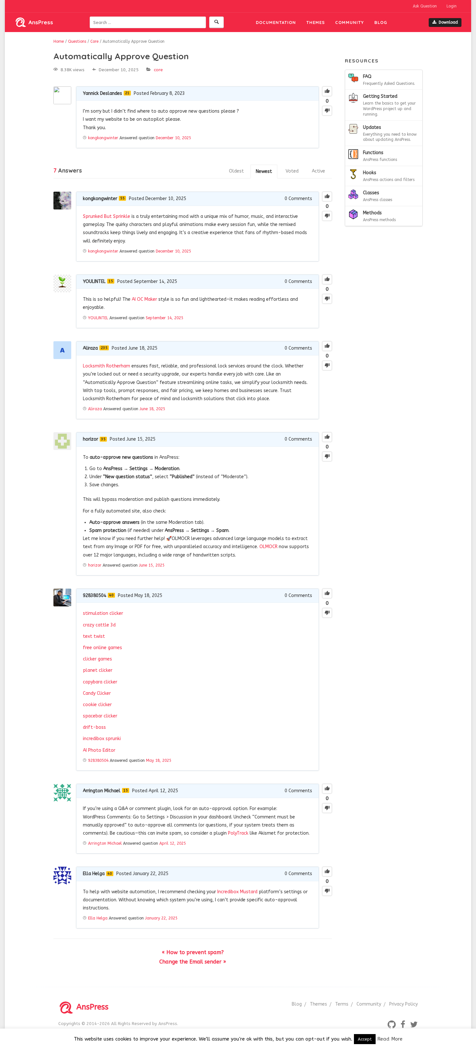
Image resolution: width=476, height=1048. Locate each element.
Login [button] (452, 6)
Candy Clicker (97, 693)
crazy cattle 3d (99, 625)
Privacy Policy (403, 1004)
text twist (94, 636)
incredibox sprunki (102, 738)
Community (349, 22)
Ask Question (425, 6)
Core (158, 69)
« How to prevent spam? (193, 952)
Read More (389, 1039)
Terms (341, 1004)
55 (122, 198)
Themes (315, 22)
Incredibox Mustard (237, 892)
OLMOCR (268, 546)
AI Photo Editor (99, 750)
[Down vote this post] (327, 111)
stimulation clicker (103, 613)
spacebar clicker (100, 716)
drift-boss (94, 727)
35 (103, 439)
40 (111, 595)
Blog (380, 22)
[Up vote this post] (327, 91)
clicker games (97, 659)
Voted (292, 171)
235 (104, 348)
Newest (264, 171)
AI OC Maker (144, 299)
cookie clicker (97, 704)
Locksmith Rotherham (106, 366)
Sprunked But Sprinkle (106, 216)
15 (110, 281)
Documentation (276, 22)
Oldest (236, 171)
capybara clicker (100, 682)
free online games (102, 647)
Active (318, 171)
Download (448, 22)
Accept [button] (365, 1039)
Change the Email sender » (192, 962)
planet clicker (97, 670)
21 (127, 93)
